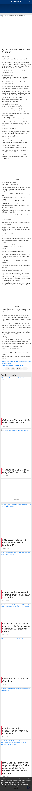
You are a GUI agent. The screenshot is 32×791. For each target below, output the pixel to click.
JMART (7, 368)
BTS (13, 368)
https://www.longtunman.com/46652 (12, 365)
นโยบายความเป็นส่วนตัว (7, 782)
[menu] (2, 2)
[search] (29, 2)
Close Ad (16, 180)
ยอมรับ (16, 789)
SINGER (19, 368)
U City (25, 368)
